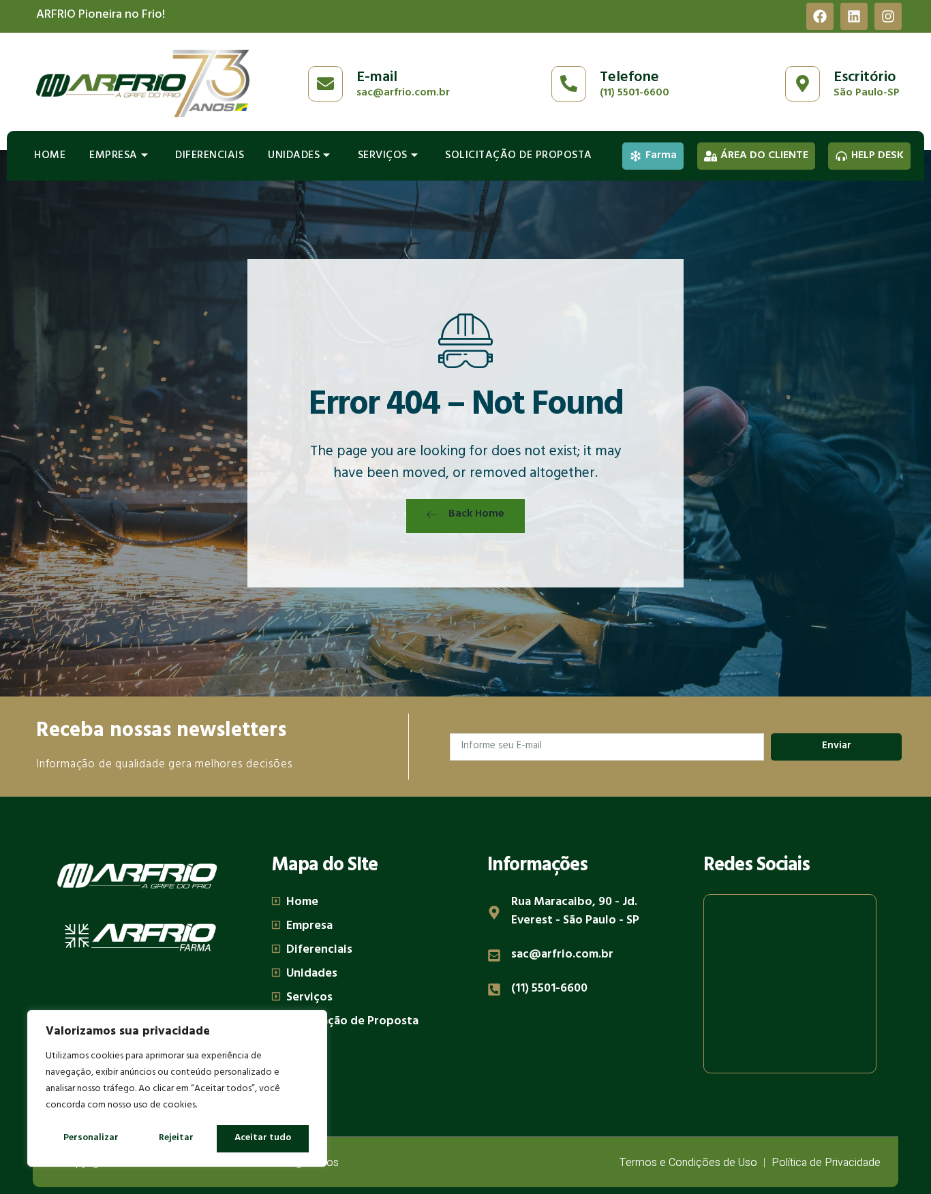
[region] (177, 1088)
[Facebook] (820, 16)
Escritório (865, 78)
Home (49, 156)
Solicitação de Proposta (518, 156)
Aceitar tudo (262, 1138)
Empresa (113, 156)
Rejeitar (176, 1138)
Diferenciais (209, 156)
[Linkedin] (854, 16)
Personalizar (91, 1138)
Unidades (294, 156)
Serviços (383, 156)
